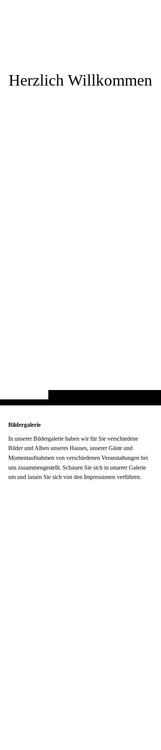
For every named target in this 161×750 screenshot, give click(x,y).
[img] (80, 217)
